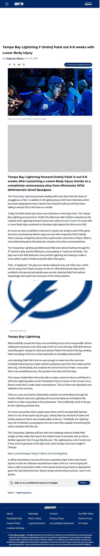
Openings (33, 513)
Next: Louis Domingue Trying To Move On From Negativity (37, 453)
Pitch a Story (34, 518)
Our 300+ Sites (85, 513)
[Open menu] (6, 3)
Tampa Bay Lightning (23, 196)
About (10, 513)
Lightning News (23, 493)
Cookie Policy (13, 523)
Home (11, 493)
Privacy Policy (57, 518)
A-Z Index (83, 523)
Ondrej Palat (47, 220)
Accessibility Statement (62, 523)
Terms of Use (85, 518)
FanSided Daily (14, 518)
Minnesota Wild (78, 224)
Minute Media (19, 535)
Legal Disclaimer (36, 523)
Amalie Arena (84, 381)
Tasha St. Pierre (14, 58)
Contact (54, 513)
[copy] (24, 64)
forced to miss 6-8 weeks (74, 220)
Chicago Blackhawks (41, 440)
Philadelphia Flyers (51, 381)
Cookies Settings (15, 528)
